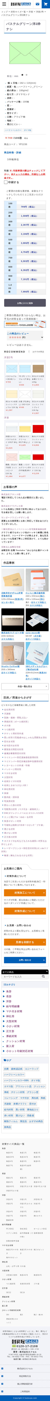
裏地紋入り (32, 1109)
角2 (42, 596)
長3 (21, 1315)
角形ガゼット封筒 (12, 821)
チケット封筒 (18, 1092)
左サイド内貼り (33, 639)
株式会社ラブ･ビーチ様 (12, 633)
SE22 (8, 1292)
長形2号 (23, 1178)
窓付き (32, 1104)
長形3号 (19, 599)
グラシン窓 (32, 1092)
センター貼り (7, 602)
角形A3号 (24, 1275)
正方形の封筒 (10, 837)
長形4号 (9, 1182)
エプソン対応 (12, 1233)
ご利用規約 (25, 1391)
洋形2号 (8, 357)
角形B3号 (38, 1275)
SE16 (22, 1292)
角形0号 (9, 1153)
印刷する (13, 182)
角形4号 (9, 1161)
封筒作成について (25, 911)
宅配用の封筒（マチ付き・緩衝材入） (22, 809)
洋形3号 (37, 1204)
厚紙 (6, 1092)
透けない (20, 1115)
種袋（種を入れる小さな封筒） (19, 855)
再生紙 (35, 1098)
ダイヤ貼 (27, 130)
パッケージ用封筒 (12, 769)
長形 (9, 996)
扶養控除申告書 (12, 1241)
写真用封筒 (9, 801)
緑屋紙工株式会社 (29, 1359)
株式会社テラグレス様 (12, 506)
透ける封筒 (9, 829)
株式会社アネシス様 (11, 494)
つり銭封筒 (9, 729)
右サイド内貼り (38, 602)
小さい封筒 (13, 1026)
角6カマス (38, 1216)
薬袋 (6, 793)
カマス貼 (8, 1086)
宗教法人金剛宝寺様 (11, 547)
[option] (25, 53)
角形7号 (9, 1165)
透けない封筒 (10, 833)
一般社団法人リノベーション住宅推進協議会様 (23, 529)
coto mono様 (33, 633)
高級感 (30, 1115)
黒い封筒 (20, 1109)
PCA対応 (10, 1229)
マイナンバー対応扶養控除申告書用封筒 (23, 761)
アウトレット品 (23, 1086)
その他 (23, 1266)
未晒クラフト (20, 1104)
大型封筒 (8, 777)
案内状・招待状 (11, 797)
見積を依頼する (25, 942)
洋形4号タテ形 (40, 1186)
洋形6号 (37, 1211)
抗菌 (6, 1069)
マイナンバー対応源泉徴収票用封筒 (21, 757)
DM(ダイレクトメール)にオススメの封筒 (24, 813)
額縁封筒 (10, 1220)
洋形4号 (9, 1211)
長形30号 (38, 1182)
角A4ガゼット (12, 1257)
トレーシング (11, 1098)
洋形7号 (9, 1216)
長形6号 (23, 1182)
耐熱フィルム (11, 1121)
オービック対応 (40, 1229)
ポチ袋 (37, 636)
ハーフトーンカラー (13, 130)
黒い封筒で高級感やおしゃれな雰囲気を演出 (25, 737)
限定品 (23, 1121)
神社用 (10, 1016)
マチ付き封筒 (10, 773)
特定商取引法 (25, 1376)
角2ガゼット (39, 1249)
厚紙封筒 (11, 1036)
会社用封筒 (9, 710)
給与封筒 (8, 1109)
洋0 (42, 599)
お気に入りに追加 (25, 303)
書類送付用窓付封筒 (13, 749)
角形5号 (23, 1161)
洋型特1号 (38, 1199)
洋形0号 (9, 1199)
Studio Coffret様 (10, 666)
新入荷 (10, 1046)
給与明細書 (13, 1006)
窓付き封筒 (9, 741)
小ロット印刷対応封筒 (19, 1051)
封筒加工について (25, 892)
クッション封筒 (15, 1041)
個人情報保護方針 (25, 1384)
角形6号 (37, 1161)
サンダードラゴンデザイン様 (15, 517)
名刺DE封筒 (25, 1284)
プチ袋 (36, 1284)
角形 (9, 991)
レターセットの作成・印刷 (17, 765)
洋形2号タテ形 (26, 1186)
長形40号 (10, 1186)
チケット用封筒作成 (13, 733)
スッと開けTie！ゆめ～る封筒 (18, 817)
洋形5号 (23, 1211)
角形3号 (37, 1157)
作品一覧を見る (25, 686)
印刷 (6, 170)
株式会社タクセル (25, 1368)
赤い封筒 (8, 1115)
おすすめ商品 (36, 1121)
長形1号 (9, 1178)
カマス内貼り (36, 605)
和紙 (43, 1098)
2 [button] (27, 75)
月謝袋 (7, 714)
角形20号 (10, 1157)
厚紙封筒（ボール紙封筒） (17, 722)
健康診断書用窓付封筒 (15, 753)
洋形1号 (23, 1199)
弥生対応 (24, 1229)
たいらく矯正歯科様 (35, 593)
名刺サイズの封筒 (12, 781)
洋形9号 (23, 1216)
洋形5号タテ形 (12, 1191)
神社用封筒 (9, 789)
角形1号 (23, 1153)
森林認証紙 (16, 1069)
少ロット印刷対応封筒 (11, 1310)
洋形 (6, 417)
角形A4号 (24, 1157)
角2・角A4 (38, 1315)
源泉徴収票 (38, 1233)
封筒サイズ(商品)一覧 (13, 1144)
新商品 (7, 1127)
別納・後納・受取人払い (16, 718)
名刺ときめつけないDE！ (16, 785)
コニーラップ (31, 1069)
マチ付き (24, 1098)
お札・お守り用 (12, 1266)
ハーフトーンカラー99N (16, 1080)
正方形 (10, 1031)
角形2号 (37, 1153)
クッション (39, 1086)
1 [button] (23, 75)
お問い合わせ (25, 960)
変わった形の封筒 (12, 805)
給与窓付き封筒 (11, 745)
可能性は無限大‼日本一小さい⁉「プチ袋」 (24, 825)
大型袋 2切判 (11, 1275)
